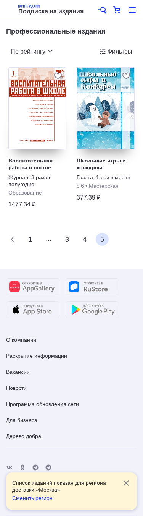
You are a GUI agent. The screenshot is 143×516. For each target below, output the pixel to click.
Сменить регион (32, 498)
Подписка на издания (51, 11)
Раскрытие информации (36, 356)
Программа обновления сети (42, 404)
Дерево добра (23, 436)
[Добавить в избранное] (58, 75)
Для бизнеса (21, 420)
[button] (101, 10)
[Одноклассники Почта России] (22, 467)
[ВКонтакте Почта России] (9, 467)
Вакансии (18, 372)
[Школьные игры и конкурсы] (106, 108)
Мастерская (104, 186)
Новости (16, 388)
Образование (25, 193)
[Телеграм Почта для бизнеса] (48, 467)
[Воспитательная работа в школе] (37, 108)
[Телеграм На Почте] (35, 467)
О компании (21, 340)
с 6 (80, 186)
